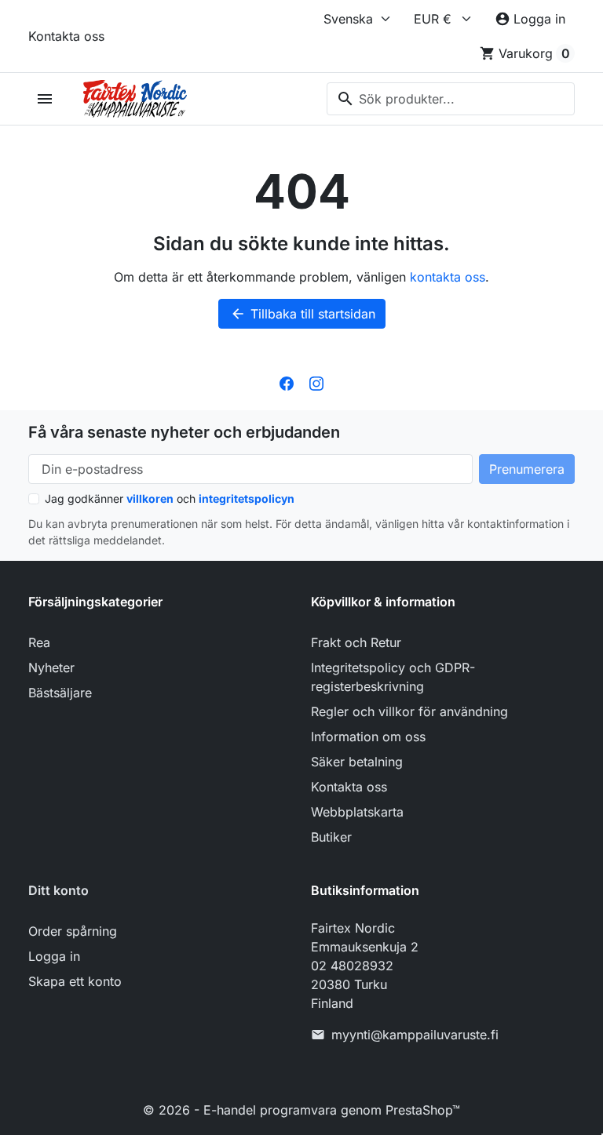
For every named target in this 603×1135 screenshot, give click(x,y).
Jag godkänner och (169, 498)
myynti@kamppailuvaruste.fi (415, 1034)
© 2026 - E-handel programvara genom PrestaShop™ (301, 1110)
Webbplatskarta (357, 812)
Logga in (54, 956)
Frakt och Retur (356, 642)
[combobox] (451, 98)
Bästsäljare (60, 692)
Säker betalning (357, 761)
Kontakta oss (66, 36)
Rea (39, 642)
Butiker (331, 837)
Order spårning (72, 931)
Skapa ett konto (75, 981)
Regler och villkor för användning (409, 711)
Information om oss (368, 736)
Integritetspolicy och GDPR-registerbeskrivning (393, 677)
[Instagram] (316, 382)
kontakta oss (447, 277)
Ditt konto (58, 890)
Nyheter (51, 667)
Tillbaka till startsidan (302, 314)
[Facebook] (286, 382)
